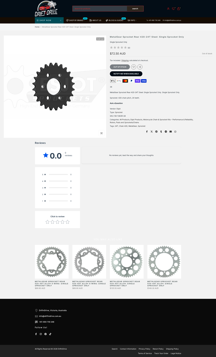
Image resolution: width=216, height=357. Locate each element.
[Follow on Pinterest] (45, 334)
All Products (125, 119)
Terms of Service (145, 353)
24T (116, 126)
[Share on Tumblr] (161, 131)
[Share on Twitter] (151, 131)
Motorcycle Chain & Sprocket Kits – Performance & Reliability (168, 119)
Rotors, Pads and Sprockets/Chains (124, 122)
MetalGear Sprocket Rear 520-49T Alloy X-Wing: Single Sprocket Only (51, 283)
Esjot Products (136, 119)
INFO (133, 20)
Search (115, 349)
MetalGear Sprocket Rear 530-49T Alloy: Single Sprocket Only (162, 283)
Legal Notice (176, 353)
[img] (118, 48)
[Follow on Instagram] (41, 334)
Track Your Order (161, 353)
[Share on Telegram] (166, 131)
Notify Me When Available (126, 74)
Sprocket (118, 112)
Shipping (125, 60)
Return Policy (158, 349)
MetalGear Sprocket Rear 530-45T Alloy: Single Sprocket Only (125, 283)
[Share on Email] (171, 131)
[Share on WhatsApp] (175, 131)
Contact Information (128, 349)
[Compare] (139, 66)
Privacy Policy (144, 349)
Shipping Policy (172, 349)
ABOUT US (96, 20)
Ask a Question (116, 103)
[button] (57, 174)
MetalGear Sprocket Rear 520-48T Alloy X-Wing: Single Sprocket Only (89, 283)
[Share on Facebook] (147, 131)
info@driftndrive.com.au (172, 20)
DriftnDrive (62, 349)
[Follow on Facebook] (36, 334)
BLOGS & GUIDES (117, 19)
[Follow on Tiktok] (50, 334)
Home (37, 27)
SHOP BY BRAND (78, 19)
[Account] (168, 8)
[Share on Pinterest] (156, 131)
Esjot (118, 109)
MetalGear (132, 126)
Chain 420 (123, 126)
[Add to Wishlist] (133, 66)
